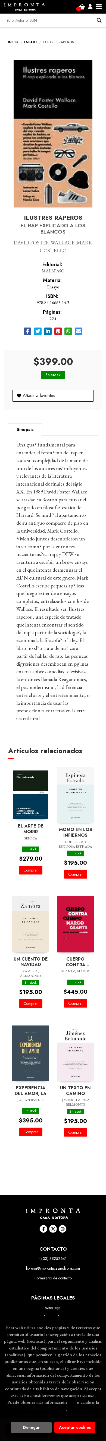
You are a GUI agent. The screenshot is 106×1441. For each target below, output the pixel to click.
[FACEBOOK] (43, 1229)
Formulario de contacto (53, 1278)
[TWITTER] (53, 1229)
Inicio (13, 42)
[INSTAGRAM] (62, 1229)
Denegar (31, 1427)
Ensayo (31, 42)
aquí (72, 1402)
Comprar (30, 870)
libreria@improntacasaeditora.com (53, 1268)
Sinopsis (25, 429)
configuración (52, 1409)
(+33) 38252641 (53, 1258)
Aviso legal (53, 1307)
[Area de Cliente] (90, 7)
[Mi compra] (82, 6)
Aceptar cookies (75, 1427)
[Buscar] (99, 20)
